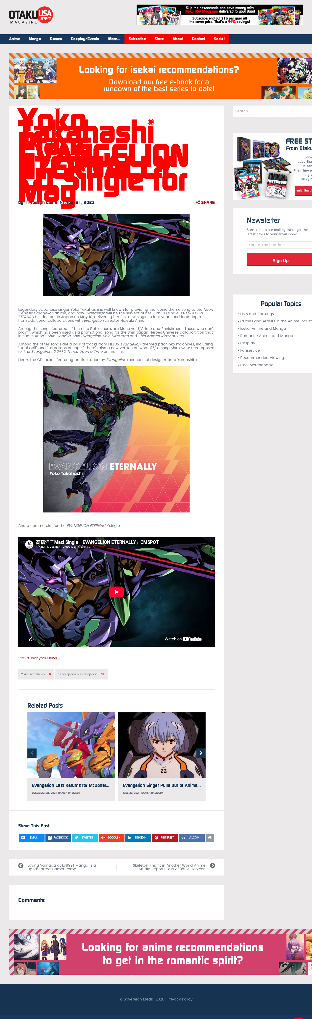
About (178, 39)
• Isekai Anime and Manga (262, 328)
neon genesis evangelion (81, 674)
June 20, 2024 (131, 792)
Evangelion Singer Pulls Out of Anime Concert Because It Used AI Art (191, 785)
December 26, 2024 (44, 792)
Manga (35, 39)
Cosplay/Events (85, 39)
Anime (14, 39)
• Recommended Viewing (261, 358)
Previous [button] (32, 753)
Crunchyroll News (41, 658)
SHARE (207, 202)
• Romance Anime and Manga (265, 336)
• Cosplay (246, 343)
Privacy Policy (180, 999)
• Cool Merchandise (255, 365)
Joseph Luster (44, 202)
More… (114, 39)
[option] (71, 756)
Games (56, 39)
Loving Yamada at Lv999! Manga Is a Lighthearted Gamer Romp (61, 867)
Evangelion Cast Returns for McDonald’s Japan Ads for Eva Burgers (99, 785)
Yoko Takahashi (36, 674)
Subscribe (137, 39)
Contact (198, 39)
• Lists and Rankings (256, 314)
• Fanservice (249, 350)
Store (159, 39)
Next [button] (201, 753)
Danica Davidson (69, 792)
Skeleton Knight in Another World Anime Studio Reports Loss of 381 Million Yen (169, 867)
